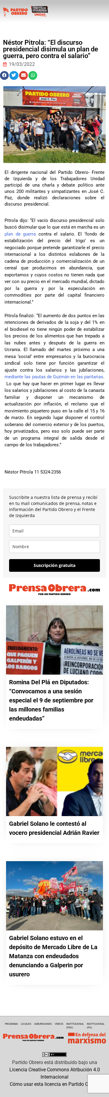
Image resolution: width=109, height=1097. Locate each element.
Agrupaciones (43, 1024)
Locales (26, 1024)
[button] (4, 75)
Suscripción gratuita (54, 565)
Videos (59, 1024)
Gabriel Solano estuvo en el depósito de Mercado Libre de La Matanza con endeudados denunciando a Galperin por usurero (53, 956)
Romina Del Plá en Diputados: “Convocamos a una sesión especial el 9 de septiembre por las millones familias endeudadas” (51, 700)
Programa (11, 1024)
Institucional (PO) (95, 1026)
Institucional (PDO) (75, 1026)
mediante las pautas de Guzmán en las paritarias (54, 376)
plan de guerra (20, 234)
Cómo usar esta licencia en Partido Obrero (54, 1084)
